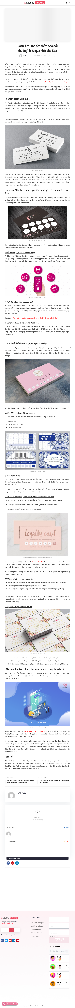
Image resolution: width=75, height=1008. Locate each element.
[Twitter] (6, 940)
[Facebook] (2, 940)
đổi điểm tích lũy (38, 562)
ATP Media (28, 55)
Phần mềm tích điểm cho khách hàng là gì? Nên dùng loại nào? (35, 318)
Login (67, 827)
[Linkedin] (13, 940)
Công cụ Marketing (49, 55)
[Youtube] (10, 940)
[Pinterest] (17, 940)
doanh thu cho (57, 82)
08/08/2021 (37, 55)
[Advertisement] (37, 889)
